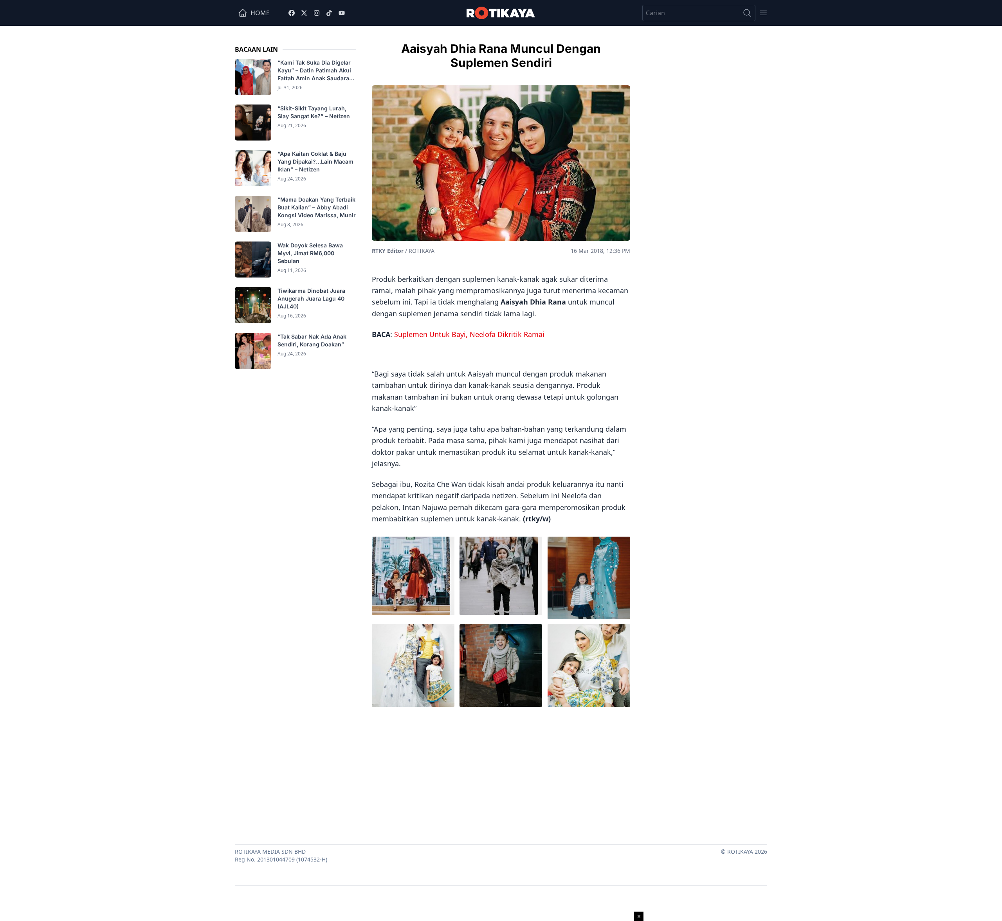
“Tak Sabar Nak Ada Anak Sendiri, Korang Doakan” (312, 340)
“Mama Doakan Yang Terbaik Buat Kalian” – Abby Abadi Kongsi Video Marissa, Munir (317, 207)
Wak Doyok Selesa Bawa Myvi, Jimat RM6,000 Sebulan (310, 253)
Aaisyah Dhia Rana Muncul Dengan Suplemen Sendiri (501, 55)
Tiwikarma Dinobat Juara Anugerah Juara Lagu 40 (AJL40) (311, 298)
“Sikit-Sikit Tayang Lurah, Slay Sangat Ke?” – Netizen (314, 112)
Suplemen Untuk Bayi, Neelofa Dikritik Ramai (469, 334)
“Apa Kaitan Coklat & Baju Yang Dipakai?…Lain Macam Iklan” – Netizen (315, 161)
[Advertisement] (501, 774)
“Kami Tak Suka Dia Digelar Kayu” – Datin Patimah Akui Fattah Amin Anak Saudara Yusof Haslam (314, 70)
